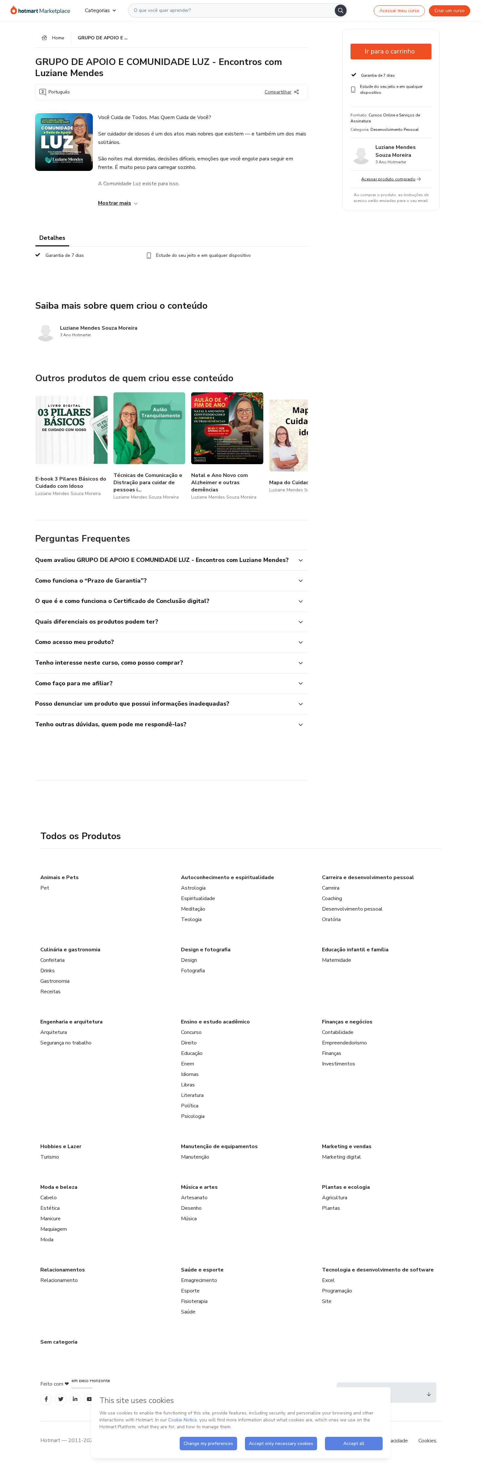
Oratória (331, 919)
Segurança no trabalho (65, 1042)
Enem (187, 1063)
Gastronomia (55, 981)
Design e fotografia (206, 949)
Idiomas (190, 1074)
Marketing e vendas (347, 1146)
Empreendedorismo (344, 1042)
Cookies (427, 1440)
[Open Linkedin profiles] (75, 1399)
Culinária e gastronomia (70, 949)
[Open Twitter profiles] (61, 1399)
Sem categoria (58, 1342)
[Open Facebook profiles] (46, 1399)
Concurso (191, 1032)
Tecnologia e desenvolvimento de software (378, 1269)
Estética (50, 1208)
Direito (189, 1042)
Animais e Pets (59, 877)
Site (326, 1301)
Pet (44, 888)
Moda (46, 1239)
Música (189, 1218)
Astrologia (193, 888)
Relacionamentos (62, 1269)
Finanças (331, 1053)
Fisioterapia (194, 1301)
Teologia (191, 919)
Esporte (190, 1290)
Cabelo (48, 1197)
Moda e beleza (58, 1187)
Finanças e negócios (347, 1021)
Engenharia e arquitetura (71, 1021)
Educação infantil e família (355, 949)
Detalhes (52, 238)
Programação (337, 1290)
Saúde (188, 1311)
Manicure (50, 1218)
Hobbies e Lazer (60, 1146)
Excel (328, 1280)
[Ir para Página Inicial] (42, 10)
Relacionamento (59, 1280)
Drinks (47, 970)
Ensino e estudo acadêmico (215, 1021)
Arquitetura (53, 1032)
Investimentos (338, 1063)
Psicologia (193, 1116)
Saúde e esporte (202, 1269)
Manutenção (195, 1157)
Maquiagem (53, 1229)
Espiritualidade (198, 898)
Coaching (332, 898)
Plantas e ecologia (346, 1187)
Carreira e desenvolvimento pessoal (368, 877)
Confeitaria (52, 960)
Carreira (330, 888)
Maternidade (336, 960)
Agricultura (334, 1197)
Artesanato (194, 1197)
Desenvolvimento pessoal (352, 909)
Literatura (192, 1095)
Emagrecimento (199, 1280)
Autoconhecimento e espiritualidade (227, 877)
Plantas (331, 1208)
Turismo (49, 1157)
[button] (164, 560)
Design (189, 960)
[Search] (341, 10)
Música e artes (199, 1187)
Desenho (191, 1208)
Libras (188, 1084)
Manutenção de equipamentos (219, 1146)
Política (189, 1105)
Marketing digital (341, 1157)
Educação (192, 1053)
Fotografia (193, 970)
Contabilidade (337, 1032)
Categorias (97, 10)
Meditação (193, 909)
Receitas (50, 991)
